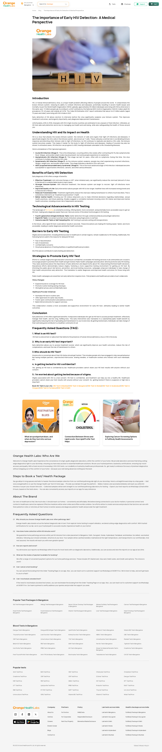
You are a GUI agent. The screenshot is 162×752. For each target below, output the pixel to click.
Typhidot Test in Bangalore (132, 644)
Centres (50, 717)
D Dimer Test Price (102, 676)
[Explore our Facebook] (22, 714)
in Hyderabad (111, 386)
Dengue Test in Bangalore (21, 630)
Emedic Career (52, 726)
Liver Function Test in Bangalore (51, 635)
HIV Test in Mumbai (60, 386)
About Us (50, 712)
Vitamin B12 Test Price (75, 694)
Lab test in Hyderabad (109, 730)
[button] (27, 4)
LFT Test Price (17, 685)
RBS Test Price (17, 690)
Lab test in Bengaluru (108, 712)
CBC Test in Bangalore (131, 635)
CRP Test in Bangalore (20, 639)
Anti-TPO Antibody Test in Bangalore (52, 654)
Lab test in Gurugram (108, 717)
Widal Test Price (129, 694)
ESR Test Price (17, 681)
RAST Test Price (129, 685)
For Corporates (66, 717)
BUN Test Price (45, 672)
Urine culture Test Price (20, 694)
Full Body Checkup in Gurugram (136, 717)
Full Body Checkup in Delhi (134, 721)
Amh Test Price (18, 672)
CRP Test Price (45, 676)
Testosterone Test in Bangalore (106, 654)
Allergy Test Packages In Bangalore (52, 604)
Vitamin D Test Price (102, 694)
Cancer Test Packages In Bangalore (135, 604)
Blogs (49, 730)
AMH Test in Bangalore (75, 644)
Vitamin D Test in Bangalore (105, 630)
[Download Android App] (33, 722)
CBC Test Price (73, 672)
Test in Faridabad (48, 388)
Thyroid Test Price (102, 690)
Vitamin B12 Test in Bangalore (133, 630)
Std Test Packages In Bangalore (23, 604)
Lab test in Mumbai (108, 735)
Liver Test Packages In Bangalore (106, 611)
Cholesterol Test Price (131, 672)
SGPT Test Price (73, 690)
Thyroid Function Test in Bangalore (24, 635)
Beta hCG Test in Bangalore (22, 644)
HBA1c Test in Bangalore (104, 635)
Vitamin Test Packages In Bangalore (79, 611)
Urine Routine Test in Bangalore (106, 639)
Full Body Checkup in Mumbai (135, 735)
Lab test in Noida (107, 726)
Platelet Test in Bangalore (132, 639)
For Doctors (65, 712)
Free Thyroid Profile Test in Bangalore (25, 654)
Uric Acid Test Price (130, 690)
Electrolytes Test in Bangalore (77, 654)
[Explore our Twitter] (35, 714)
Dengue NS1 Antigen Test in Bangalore (53, 630)
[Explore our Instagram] (15, 714)
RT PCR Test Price (46, 690)
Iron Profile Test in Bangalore (22, 648)
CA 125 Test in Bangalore (132, 654)
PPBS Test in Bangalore (48, 648)
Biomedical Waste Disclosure (87, 721)
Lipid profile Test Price (47, 685)
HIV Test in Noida (94, 386)
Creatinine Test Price (19, 676)
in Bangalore (78, 386)
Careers (50, 721)
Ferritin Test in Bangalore (104, 644)
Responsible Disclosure (85, 717)
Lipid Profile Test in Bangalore (77, 630)
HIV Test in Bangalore (75, 648)
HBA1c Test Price (73, 681)
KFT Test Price (128, 681)
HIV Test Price (100, 681)
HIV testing (50, 210)
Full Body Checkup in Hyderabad (136, 730)
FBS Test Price (45, 681)
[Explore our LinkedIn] (28, 714)
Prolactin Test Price (102, 685)
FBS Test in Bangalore (47, 644)
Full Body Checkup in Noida (134, 726)
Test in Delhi (64, 388)
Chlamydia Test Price (103, 672)
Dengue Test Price (130, 676)
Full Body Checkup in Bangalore (135, 712)
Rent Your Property (67, 721)
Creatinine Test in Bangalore (133, 648)
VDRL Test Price (45, 694)
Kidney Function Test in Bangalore (79, 635)
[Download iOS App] (19, 722)
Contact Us (51, 735)
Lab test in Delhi (107, 721)
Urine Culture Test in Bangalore (51, 639)
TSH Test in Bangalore (75, 639)
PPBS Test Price (73, 685)
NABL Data (81, 712)
